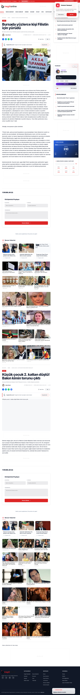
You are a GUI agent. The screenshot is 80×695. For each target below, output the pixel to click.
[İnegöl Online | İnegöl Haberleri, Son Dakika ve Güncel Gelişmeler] (9, 6)
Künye (63, 674)
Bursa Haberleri (19, 11)
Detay (76, 144)
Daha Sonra (61, 14)
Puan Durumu (46, 678)
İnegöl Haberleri (10, 11)
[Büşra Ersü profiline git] (58, 72)
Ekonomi (32, 11)
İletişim (63, 676)
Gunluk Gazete (46, 684)
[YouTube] (13, 677)
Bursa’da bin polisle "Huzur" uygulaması (66, 97)
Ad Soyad (7, 202)
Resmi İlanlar (64, 680)
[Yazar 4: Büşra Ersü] (58, 88)
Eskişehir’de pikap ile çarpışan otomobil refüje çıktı (65, 115)
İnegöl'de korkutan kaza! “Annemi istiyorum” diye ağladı (65, 34)
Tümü (76, 163)
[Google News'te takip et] (11, 39)
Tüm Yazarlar (73, 88)
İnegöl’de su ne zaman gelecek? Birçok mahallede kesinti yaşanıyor (65, 102)
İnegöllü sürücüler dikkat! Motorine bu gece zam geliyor (66, 38)
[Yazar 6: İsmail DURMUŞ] (60, 88)
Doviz (44, 674)
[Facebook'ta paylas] (3, 39)
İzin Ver (71, 14)
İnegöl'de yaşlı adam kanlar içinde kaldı (66, 106)
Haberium (42, 692)
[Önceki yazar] (74, 66)
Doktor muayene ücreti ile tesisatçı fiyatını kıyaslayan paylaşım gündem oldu (67, 111)
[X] (6, 677)
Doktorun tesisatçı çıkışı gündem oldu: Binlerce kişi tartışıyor (66, 29)
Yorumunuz (7, 210)
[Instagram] (9, 677)
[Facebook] (3, 677)
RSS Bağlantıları (65, 678)
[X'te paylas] (6, 39)
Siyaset (38, 11)
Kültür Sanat (49, 11)
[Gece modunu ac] (77, 1)
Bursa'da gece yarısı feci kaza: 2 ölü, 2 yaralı (66, 21)
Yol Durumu (45, 680)
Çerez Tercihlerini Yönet (67, 682)
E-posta (29, 202)
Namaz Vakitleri (46, 682)
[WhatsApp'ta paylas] (9, 39)
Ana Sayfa (4, 17)
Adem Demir (8, 34)
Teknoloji (34, 680)
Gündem (26, 11)
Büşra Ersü (63, 71)
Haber (9, 17)
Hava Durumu (46, 676)
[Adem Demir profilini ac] (3, 35)
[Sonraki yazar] (76, 66)
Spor (42, 11)
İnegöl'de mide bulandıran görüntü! (65, 25)
